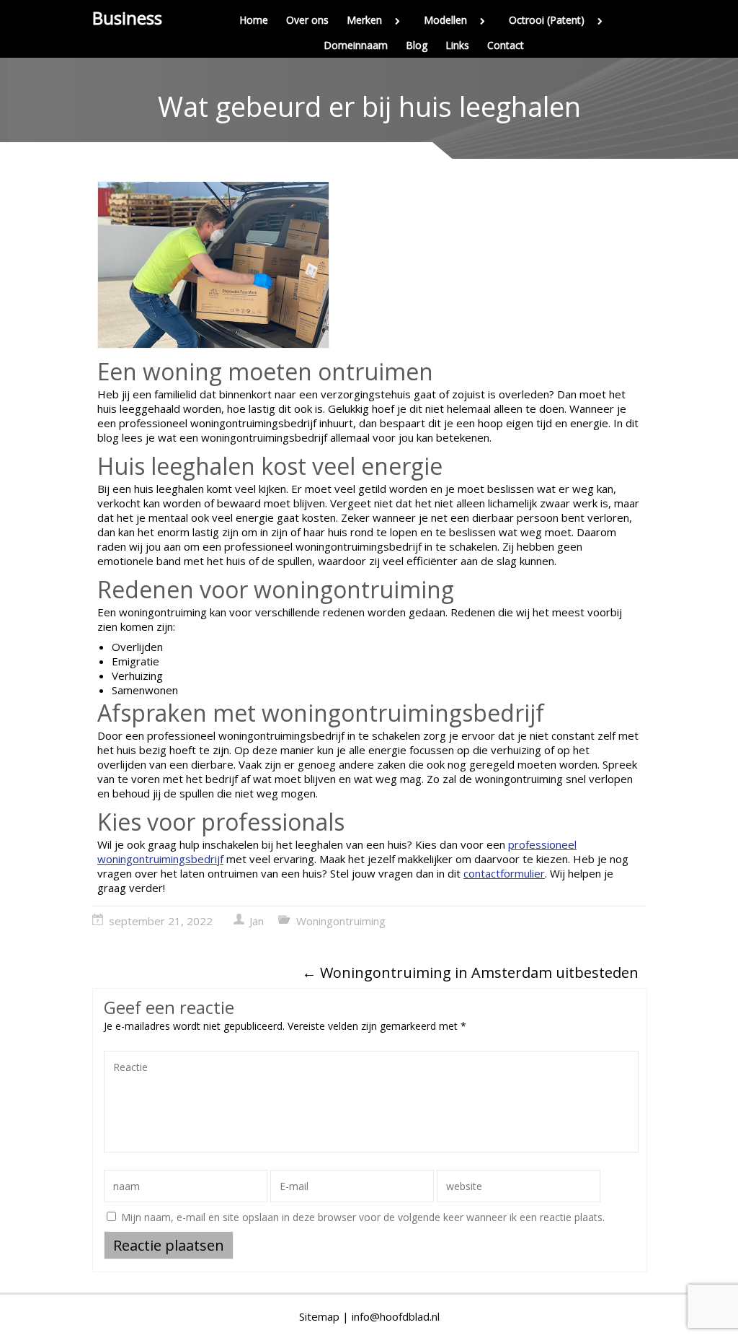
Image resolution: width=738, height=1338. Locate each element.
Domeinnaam (356, 45)
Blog (416, 45)
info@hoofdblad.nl (396, 1316)
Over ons (307, 20)
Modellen (445, 20)
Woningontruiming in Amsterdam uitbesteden (470, 972)
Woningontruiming (341, 921)
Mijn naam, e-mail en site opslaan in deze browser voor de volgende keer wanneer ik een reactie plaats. (363, 1217)
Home (253, 20)
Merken (364, 20)
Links (457, 45)
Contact (505, 45)
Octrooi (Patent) (546, 20)
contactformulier (504, 873)
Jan (256, 921)
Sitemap (319, 1316)
